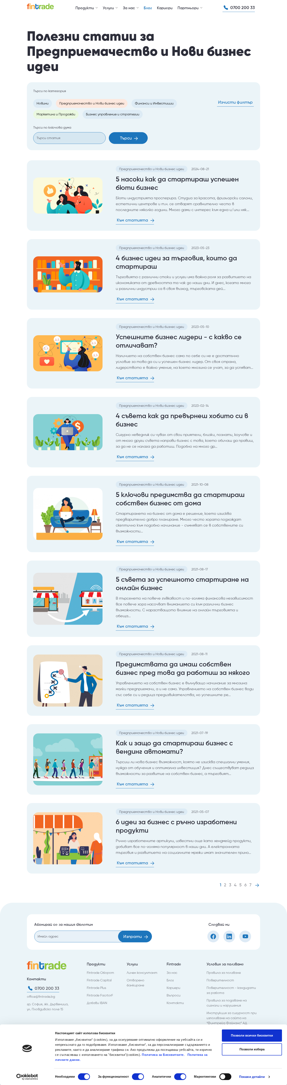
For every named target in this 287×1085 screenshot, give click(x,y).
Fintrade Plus (96, 988)
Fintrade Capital (99, 980)
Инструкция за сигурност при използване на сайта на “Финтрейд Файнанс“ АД (232, 1018)
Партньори (189, 8)
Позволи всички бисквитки (252, 1035)
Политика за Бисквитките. (164, 1054)
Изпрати (133, 936)
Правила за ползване (224, 973)
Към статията (133, 220)
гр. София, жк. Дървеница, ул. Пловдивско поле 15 (47, 1006)
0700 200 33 (242, 7)
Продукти (85, 8)
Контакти (175, 1003)
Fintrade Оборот (100, 973)
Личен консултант (142, 973)
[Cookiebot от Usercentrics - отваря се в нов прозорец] (27, 1077)
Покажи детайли (252, 1076)
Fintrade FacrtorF (100, 995)
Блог (148, 8)
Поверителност (220, 980)
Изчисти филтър (235, 102)
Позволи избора (252, 1049)
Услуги (109, 8)
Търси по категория (49, 91)
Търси (126, 138)
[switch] (138, 1076)
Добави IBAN (97, 1003)
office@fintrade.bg (41, 997)
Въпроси (173, 995)
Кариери (164, 8)
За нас (129, 8)
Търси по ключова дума (52, 127)
